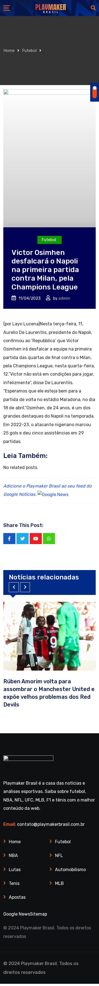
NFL (59, 855)
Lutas (15, 869)
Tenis (14, 883)
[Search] (93, 8)
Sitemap (38, 914)
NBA (13, 855)
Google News (16, 914)
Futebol (29, 50)
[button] (14, 587)
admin (64, 298)
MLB (59, 883)
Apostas (17, 897)
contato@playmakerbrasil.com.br (51, 824)
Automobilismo (70, 869)
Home (9, 50)
